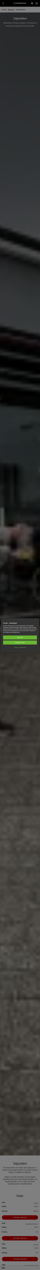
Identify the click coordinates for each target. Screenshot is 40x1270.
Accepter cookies (20, 642)
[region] (20, 635)
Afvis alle (20, 637)
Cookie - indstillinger (20, 647)
